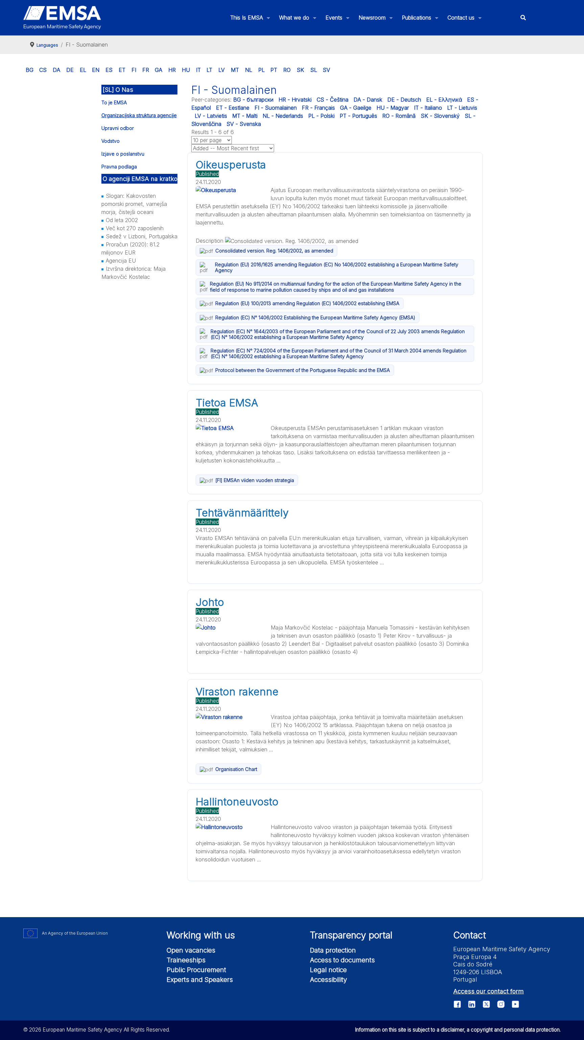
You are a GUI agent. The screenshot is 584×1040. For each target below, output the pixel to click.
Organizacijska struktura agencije (139, 115)
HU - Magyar (392, 107)
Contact (469, 935)
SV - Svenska (243, 124)
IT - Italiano (428, 107)
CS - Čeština (332, 99)
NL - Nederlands (283, 115)
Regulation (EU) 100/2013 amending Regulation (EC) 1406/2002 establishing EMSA (307, 303)
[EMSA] (62, 17)
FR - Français (318, 107)
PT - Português (358, 115)
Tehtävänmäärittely (242, 513)
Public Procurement (196, 970)
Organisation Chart (236, 769)
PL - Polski (321, 115)
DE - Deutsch (404, 99)
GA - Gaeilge (355, 107)
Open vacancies (191, 950)
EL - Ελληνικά (444, 99)
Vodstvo (110, 141)
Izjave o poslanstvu (122, 154)
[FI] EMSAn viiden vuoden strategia (254, 480)
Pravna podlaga (119, 166)
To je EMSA (114, 102)
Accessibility (328, 980)
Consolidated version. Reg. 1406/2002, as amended (274, 251)
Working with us (201, 935)
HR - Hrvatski (295, 99)
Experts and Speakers (200, 980)
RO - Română (399, 115)
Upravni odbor (117, 128)
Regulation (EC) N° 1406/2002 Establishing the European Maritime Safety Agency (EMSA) (315, 317)
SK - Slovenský (440, 115)
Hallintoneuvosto (237, 802)
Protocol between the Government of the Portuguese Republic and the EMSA (302, 370)
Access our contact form (488, 991)
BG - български (253, 99)
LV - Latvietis (211, 115)
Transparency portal (351, 935)
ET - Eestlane (232, 107)
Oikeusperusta (231, 165)
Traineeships (186, 960)
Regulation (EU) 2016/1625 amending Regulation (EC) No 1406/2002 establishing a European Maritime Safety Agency (336, 267)
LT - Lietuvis (462, 107)
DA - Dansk (368, 99)
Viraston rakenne (237, 692)
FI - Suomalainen (275, 107)
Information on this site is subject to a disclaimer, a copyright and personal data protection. (458, 1029)
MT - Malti (245, 115)
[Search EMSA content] (523, 17)
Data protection (333, 950)
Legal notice (328, 970)
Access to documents (342, 960)
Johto (210, 602)
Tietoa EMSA (227, 403)
